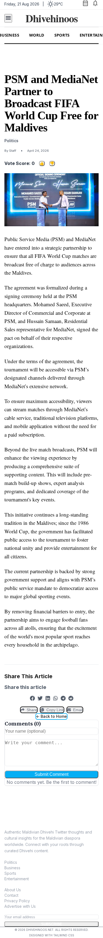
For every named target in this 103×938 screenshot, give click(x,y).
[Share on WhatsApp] (55, 698)
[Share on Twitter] (40, 698)
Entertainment (16, 878)
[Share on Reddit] (71, 698)
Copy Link (55, 710)
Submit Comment (51, 774)
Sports (62, 35)
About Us (12, 889)
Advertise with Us (20, 906)
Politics (10, 862)
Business (12, 867)
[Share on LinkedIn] (48, 698)
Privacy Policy (17, 900)
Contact (11, 895)
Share (32, 710)
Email (78, 710)
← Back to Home (51, 716)
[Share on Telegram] (63, 698)
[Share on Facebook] (32, 698)
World (36, 35)
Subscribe (51, 924)
